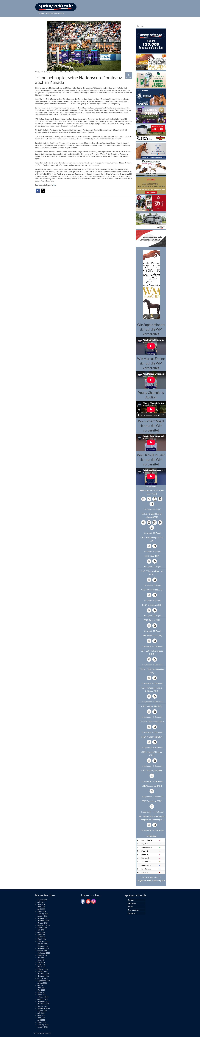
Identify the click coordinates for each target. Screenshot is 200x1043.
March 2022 (42, 1022)
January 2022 (43, 1027)
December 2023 (43, 974)
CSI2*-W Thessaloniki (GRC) (152, 721)
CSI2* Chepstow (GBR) (151, 605)
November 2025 (43, 920)
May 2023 (41, 990)
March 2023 (42, 994)
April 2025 (41, 937)
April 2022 (41, 1020)
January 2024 (43, 971)
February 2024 (43, 969)
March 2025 (42, 939)
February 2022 (43, 1024)
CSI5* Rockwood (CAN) (152, 635)
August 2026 (42, 900)
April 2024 (41, 964)
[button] (38, 191)
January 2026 (43, 916)
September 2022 (44, 1008)
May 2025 (41, 934)
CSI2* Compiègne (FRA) (152, 801)
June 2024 (41, 960)
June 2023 (41, 987)
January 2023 (43, 999)
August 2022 (42, 1010)
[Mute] (159, 415)
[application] (151, 409)
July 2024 (41, 957)
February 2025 (43, 941)
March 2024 (42, 967)
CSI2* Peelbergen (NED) (151, 770)
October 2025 (43, 923)
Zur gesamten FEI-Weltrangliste (150, 880)
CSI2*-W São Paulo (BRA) (151, 737)
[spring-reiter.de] (56, 7)
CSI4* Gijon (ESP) (152, 556)
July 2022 (41, 1013)
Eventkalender (151, 486)
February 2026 (43, 913)
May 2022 (41, 1017)
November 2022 (43, 1004)
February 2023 (43, 997)
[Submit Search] (137, 26)
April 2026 (41, 909)
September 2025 (44, 925)
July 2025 (41, 930)
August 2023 (42, 983)
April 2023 (41, 992)
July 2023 (41, 985)
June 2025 (41, 932)
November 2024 (43, 948)
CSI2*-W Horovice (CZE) (151, 590)
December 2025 (43, 918)
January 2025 (43, 943)
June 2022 (41, 1015)
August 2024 (42, 955)
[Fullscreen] (163, 415)
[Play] (139, 415)
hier (54, 185)
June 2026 (41, 904)
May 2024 (41, 962)
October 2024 (43, 950)
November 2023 (43, 976)
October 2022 (43, 1006)
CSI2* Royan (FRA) (152, 620)
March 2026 (42, 911)
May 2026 (41, 907)
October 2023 (43, 978)
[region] (151, 284)
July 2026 (41, 902)
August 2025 (42, 927)
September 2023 (44, 980)
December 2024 (43, 946)
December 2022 (43, 1001)
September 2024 (44, 953)
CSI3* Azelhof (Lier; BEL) (151, 706)
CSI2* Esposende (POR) (152, 786)
